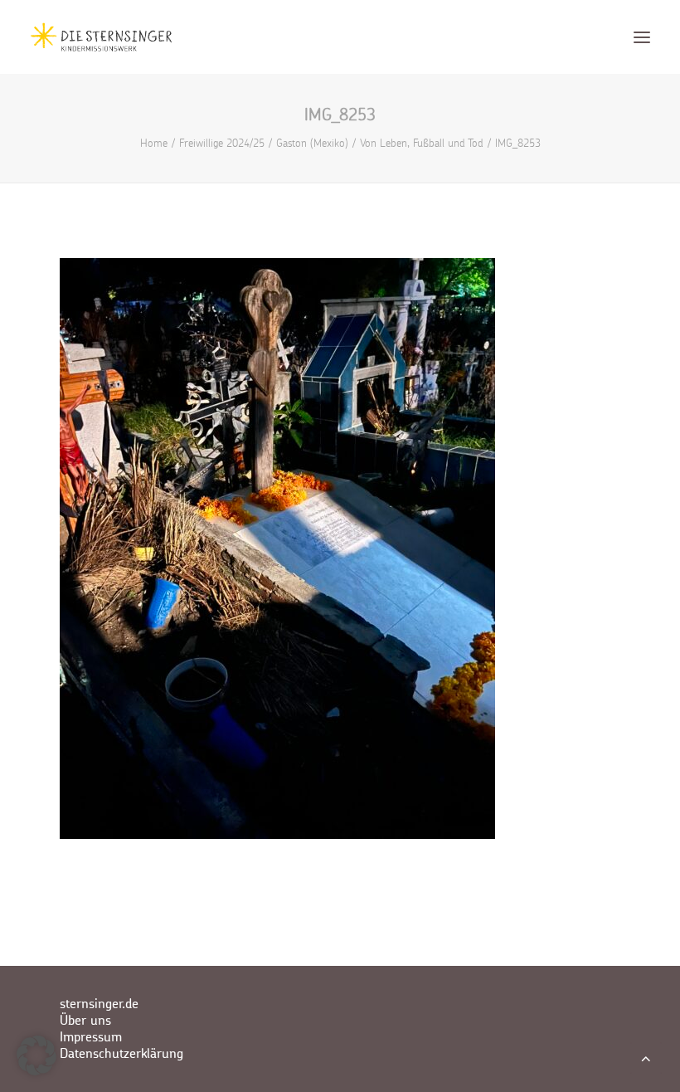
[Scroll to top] (646, 1056)
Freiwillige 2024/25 (222, 142)
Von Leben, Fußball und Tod (421, 142)
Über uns (85, 1020)
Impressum (91, 1037)
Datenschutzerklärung (121, 1053)
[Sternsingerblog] (101, 36)
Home (154, 142)
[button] (642, 37)
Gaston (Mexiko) (312, 142)
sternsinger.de (99, 1004)
